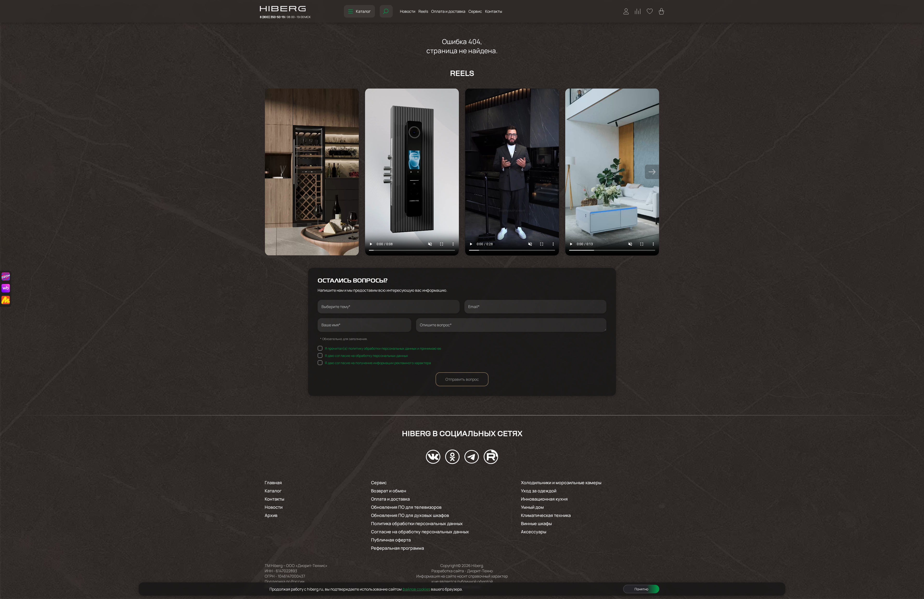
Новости (407, 11)
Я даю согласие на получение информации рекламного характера (378, 362)
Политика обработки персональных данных (417, 523)
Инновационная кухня (544, 499)
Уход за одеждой (538, 491)
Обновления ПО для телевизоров (406, 507)
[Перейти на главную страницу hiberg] (285, 9)
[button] (652, 172)
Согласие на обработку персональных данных (420, 532)
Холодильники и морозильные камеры (561, 482)
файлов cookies (416, 589)
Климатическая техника (546, 515)
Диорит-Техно (480, 570)
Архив (271, 515)
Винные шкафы (536, 523)
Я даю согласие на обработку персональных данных (366, 355)
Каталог (363, 11)
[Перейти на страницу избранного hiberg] (650, 11)
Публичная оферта (391, 540)
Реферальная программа (397, 548)
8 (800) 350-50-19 (285, 17)
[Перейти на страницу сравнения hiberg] (638, 11)
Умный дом (532, 507)
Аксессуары (533, 532)
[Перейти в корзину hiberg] (661, 11)
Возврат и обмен (388, 491)
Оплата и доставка (448, 11)
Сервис (475, 11)
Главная (273, 482)
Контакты (493, 11)
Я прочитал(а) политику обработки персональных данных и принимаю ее (383, 348)
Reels (423, 11)
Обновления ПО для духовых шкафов (410, 515)
